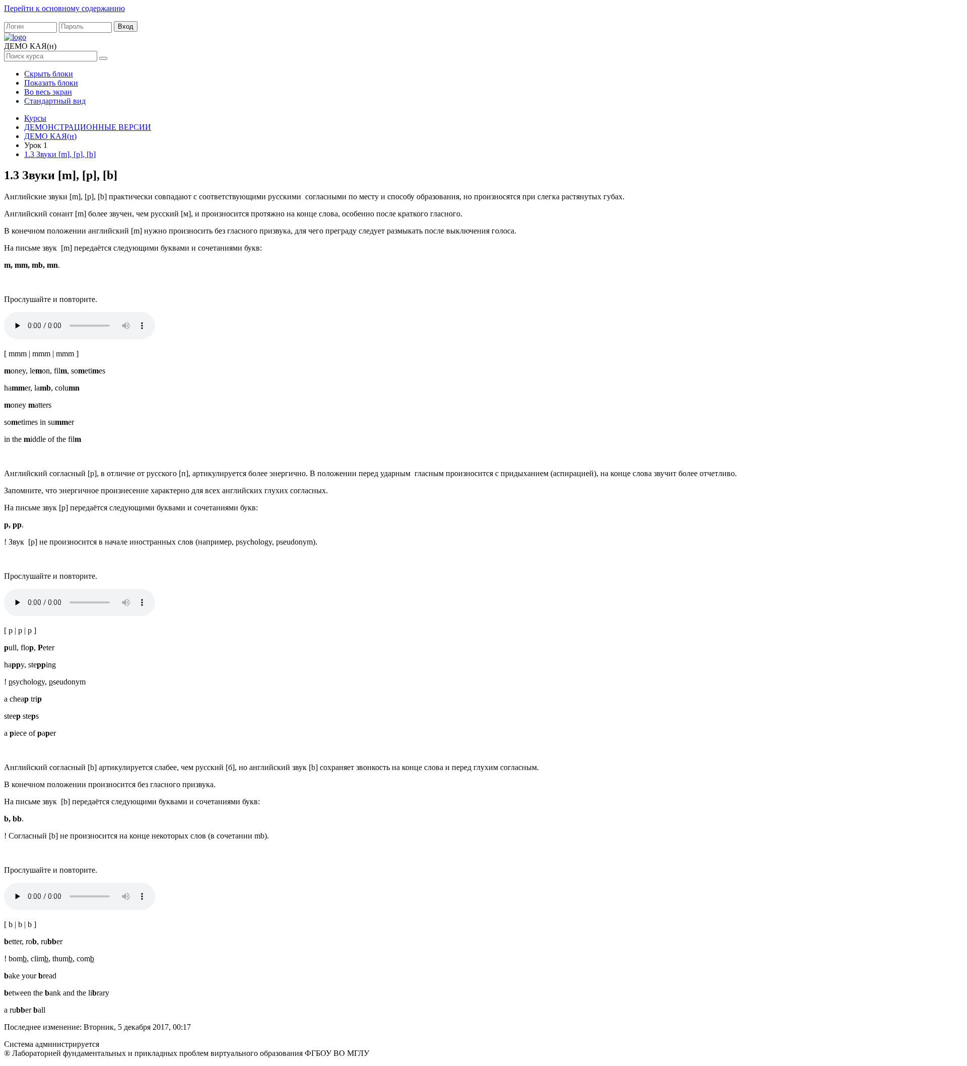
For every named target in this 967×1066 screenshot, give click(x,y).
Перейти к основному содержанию (64, 8)
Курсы (35, 118)
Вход (125, 26)
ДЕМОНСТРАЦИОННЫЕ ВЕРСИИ (87, 127)
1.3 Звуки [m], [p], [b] (60, 154)
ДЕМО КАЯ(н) (50, 136)
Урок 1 (35, 145)
